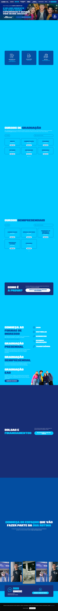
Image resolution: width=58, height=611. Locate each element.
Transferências (41, 1)
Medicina (16, 1)
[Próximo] (54, 147)
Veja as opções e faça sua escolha (44, 433)
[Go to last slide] (1, 573)
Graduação (12, 1)
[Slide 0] (27, 156)
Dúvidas (46, 1)
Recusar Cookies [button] (25, 608)
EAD (49, 1)
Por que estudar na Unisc (22, 1)
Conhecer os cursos (11, 380)
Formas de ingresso (28, 1)
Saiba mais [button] (53, 605)
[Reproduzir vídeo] (4, 572)
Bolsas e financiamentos (34, 1)
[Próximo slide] (56, 573)
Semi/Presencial (53, 1)
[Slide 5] (30, 156)
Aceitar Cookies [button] (32, 608)
